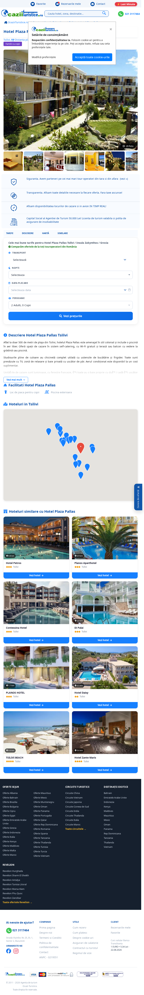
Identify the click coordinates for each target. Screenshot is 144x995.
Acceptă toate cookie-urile (92, 57)
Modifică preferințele (44, 57)
